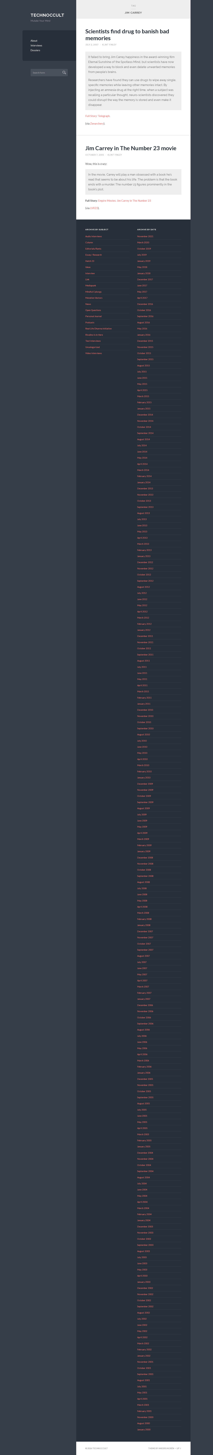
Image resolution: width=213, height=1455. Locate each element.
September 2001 (145, 1374)
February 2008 (144, 919)
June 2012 (142, 599)
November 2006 (145, 1011)
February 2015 (144, 402)
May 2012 (142, 605)
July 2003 (142, 1257)
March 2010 (143, 765)
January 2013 (143, 556)
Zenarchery (97, 123)
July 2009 (142, 814)
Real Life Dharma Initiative (98, 328)
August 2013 (143, 513)
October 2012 (144, 574)
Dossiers (35, 50)
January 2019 (143, 261)
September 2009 (145, 802)
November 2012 (145, 568)
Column (89, 242)
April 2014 (142, 464)
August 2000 (143, 1423)
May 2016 (142, 328)
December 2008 (145, 857)
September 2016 (145, 316)
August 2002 (143, 1312)
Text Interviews (93, 341)
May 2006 (142, 1048)
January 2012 (143, 630)
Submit (63, 72)
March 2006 (143, 1060)
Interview (90, 273)
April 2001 (142, 1398)
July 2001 (142, 1386)
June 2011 (142, 673)
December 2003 (145, 1226)
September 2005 (145, 1097)
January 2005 (143, 1146)
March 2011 (143, 691)
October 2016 (144, 310)
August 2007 (143, 956)
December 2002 (145, 1288)
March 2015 (143, 396)
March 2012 (143, 617)
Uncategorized (92, 347)
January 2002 (143, 1355)
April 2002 (142, 1337)
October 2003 (144, 1239)
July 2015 (142, 371)
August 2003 (143, 1251)
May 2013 (142, 531)
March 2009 (143, 839)
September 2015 (145, 359)
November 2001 (145, 1361)
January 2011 (143, 703)
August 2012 (143, 587)
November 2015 (145, 347)
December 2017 (145, 279)
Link (87, 279)
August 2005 (143, 1103)
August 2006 (143, 1029)
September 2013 (145, 507)
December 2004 (145, 1152)
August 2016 (143, 322)
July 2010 (142, 740)
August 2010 (143, 734)
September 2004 (145, 1171)
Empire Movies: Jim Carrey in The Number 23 (124, 200)
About (34, 40)
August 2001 (143, 1380)
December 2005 (145, 1079)
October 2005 (144, 1091)
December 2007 (145, 931)
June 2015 (142, 378)
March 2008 (143, 912)
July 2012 (142, 593)
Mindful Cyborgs (93, 291)
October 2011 (144, 648)
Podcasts (89, 322)
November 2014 (145, 421)
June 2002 (142, 1325)
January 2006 (143, 1072)
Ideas (88, 267)
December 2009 (145, 783)
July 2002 (142, 1318)
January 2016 (143, 334)
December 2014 (145, 414)
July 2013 (142, 519)
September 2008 (145, 876)
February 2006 (144, 1066)
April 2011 (142, 685)
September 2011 (145, 654)
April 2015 (142, 390)
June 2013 (142, 525)
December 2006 (145, 1005)
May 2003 (142, 1269)
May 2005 (142, 1122)
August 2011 (143, 660)
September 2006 (145, 1023)
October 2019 (144, 248)
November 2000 (145, 1417)
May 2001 (142, 1392)
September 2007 (145, 949)
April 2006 (142, 1054)
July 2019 (142, 254)
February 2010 (144, 771)
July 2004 (142, 1183)
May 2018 (142, 267)
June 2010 (142, 746)
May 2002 (142, 1331)
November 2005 (145, 1085)
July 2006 (142, 1036)
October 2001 (144, 1368)
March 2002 (143, 1343)
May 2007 (142, 974)
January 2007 (143, 999)
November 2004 (145, 1159)
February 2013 (144, 550)
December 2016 (145, 304)
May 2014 (142, 457)
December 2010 (145, 710)
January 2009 (143, 851)
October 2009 (144, 796)
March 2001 (143, 1405)
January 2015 (143, 408)
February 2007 (144, 993)
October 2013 (144, 500)
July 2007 (142, 962)
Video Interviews (93, 353)
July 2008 (142, 888)
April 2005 (142, 1128)
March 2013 (143, 544)
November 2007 (145, 937)
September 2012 (145, 580)
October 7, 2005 (94, 155)
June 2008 (142, 894)
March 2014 (143, 470)
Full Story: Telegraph (97, 116)
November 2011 (145, 642)
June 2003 (142, 1263)
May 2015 (142, 384)
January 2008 (143, 925)
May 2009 (142, 826)
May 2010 (142, 753)
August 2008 (143, 882)
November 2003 (145, 1232)
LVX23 (94, 208)
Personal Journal (93, 316)
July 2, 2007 (92, 44)
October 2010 (144, 722)
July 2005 (142, 1109)
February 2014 (144, 476)
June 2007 (142, 968)
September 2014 (145, 433)
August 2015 (143, 365)
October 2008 (144, 869)
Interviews (36, 45)
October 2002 (144, 1300)
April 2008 (142, 906)
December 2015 (145, 341)
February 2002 (144, 1349)
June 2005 (142, 1115)
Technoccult (47, 15)
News (88, 304)
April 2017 (142, 297)
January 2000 (143, 1429)
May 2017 (142, 291)
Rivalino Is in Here (94, 334)
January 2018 (143, 273)
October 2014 (144, 427)
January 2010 (143, 777)
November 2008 (145, 863)
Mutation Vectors (93, 297)
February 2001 (144, 1411)
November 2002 (145, 1294)
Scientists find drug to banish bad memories (127, 34)
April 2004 (142, 1202)
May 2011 (142, 679)
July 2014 (142, 445)
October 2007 (144, 943)
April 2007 (142, 980)
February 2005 (144, 1140)
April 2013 (142, 537)
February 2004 (144, 1214)
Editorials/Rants (93, 248)
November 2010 (145, 716)
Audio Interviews (93, 236)
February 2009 (144, 845)
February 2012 (144, 624)
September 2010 (145, 728)
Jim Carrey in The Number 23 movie (130, 148)
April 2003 (142, 1275)
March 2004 (143, 1208)
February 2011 (144, 697)
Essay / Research (93, 254)
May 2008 (142, 900)
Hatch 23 (89, 261)
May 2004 (142, 1195)
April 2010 (142, 759)
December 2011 (145, 636)
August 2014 (143, 439)
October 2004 (144, 1165)
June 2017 (142, 285)
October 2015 (144, 353)
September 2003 (145, 1245)
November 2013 (145, 494)
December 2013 (145, 488)
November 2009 (145, 790)
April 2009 (142, 833)
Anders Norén (166, 1448)
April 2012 (142, 611)
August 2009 (143, 808)
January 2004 (143, 1220)
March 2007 (143, 986)
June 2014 (142, 451)
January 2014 (143, 482)
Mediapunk (90, 285)
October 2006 (144, 1017)
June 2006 (142, 1042)
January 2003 (143, 1282)
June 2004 (142, 1189)
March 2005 (143, 1134)
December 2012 (145, 562)
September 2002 (145, 1306)
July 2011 (142, 667)
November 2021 (145, 236)
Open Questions (93, 310)
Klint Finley (109, 44)
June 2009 (142, 820)
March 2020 (143, 242)
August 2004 (143, 1177)
